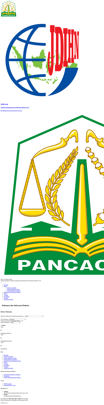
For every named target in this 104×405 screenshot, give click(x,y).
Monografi (6, 376)
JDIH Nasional (8, 384)
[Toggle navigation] (1, 282)
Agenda (6, 295)
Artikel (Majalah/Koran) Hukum (12, 377)
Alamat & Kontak (8, 299)
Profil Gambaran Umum (13, 289)
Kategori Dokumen (6, 321)
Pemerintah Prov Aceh (9, 385)
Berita (5, 293)
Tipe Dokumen (4, 319)
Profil (5, 286)
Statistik (6, 298)
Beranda (6, 285)
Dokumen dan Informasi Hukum (12, 292)
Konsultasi (6, 296)
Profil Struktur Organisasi (13, 290)
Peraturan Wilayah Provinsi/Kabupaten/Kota (12, 316)
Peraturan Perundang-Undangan (12, 374)
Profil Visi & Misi (11, 288)
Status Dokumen (5, 322)
